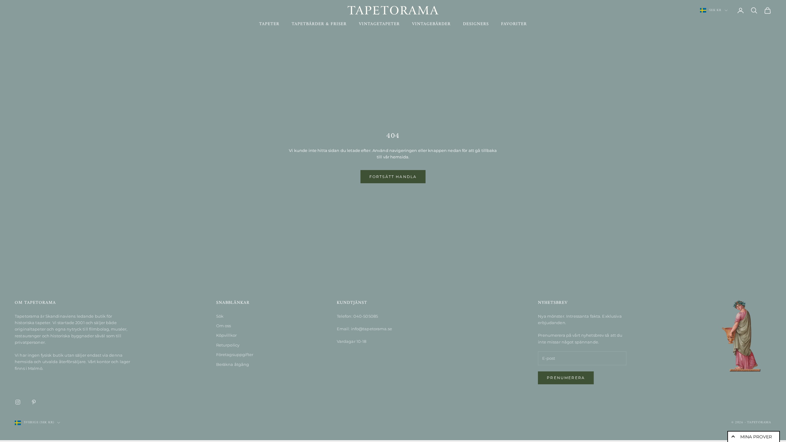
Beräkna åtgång (232, 364)
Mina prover (756, 437)
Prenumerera (566, 377)
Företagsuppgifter (234, 354)
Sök (220, 316)
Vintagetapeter (379, 24)
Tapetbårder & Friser (319, 24)
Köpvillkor (226, 335)
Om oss (223, 325)
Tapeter (269, 24)
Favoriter (514, 24)
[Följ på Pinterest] (34, 402)
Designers (476, 24)
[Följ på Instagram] (18, 402)
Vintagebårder (431, 24)
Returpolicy (227, 345)
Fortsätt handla (393, 176)
